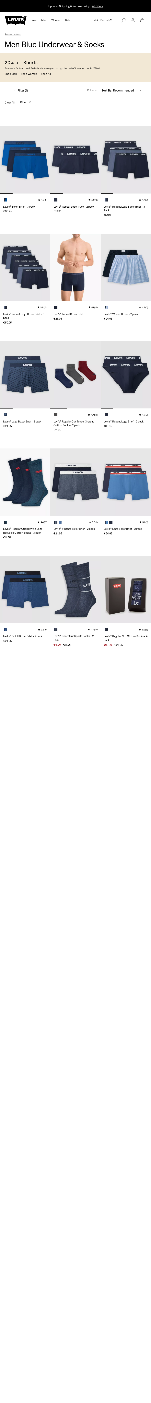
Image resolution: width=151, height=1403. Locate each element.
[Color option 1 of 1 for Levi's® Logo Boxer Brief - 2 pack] (5, 414)
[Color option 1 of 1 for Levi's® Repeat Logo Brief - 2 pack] (106, 414)
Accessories (11, 34)
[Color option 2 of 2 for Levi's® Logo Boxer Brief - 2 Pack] (111, 522)
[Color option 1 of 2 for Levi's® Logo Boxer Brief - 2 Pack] (106, 522)
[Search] (123, 20)
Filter (22, 90)
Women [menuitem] (56, 20)
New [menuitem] (34, 20)
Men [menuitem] (44, 20)
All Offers (97, 6)
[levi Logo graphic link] (16, 20)
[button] (133, 20)
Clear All (10, 102)
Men (19, 34)
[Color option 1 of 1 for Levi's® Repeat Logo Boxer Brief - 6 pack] (5, 307)
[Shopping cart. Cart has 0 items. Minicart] (142, 20)
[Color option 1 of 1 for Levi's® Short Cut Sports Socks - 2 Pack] (55, 629)
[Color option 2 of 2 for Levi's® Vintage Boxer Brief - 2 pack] (60, 522)
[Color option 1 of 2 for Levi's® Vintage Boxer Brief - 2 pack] (55, 522)
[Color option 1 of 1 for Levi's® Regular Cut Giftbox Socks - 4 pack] (106, 629)
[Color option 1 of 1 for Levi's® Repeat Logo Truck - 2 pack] (55, 200)
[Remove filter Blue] (30, 102)
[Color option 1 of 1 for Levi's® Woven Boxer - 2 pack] (106, 307)
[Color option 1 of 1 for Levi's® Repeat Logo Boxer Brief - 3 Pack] (106, 200)
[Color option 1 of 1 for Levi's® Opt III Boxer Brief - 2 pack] (5, 629)
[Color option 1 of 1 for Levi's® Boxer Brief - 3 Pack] (5, 200)
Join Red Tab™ (103, 20)
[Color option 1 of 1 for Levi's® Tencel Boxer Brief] (55, 307)
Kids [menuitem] (67, 20)
